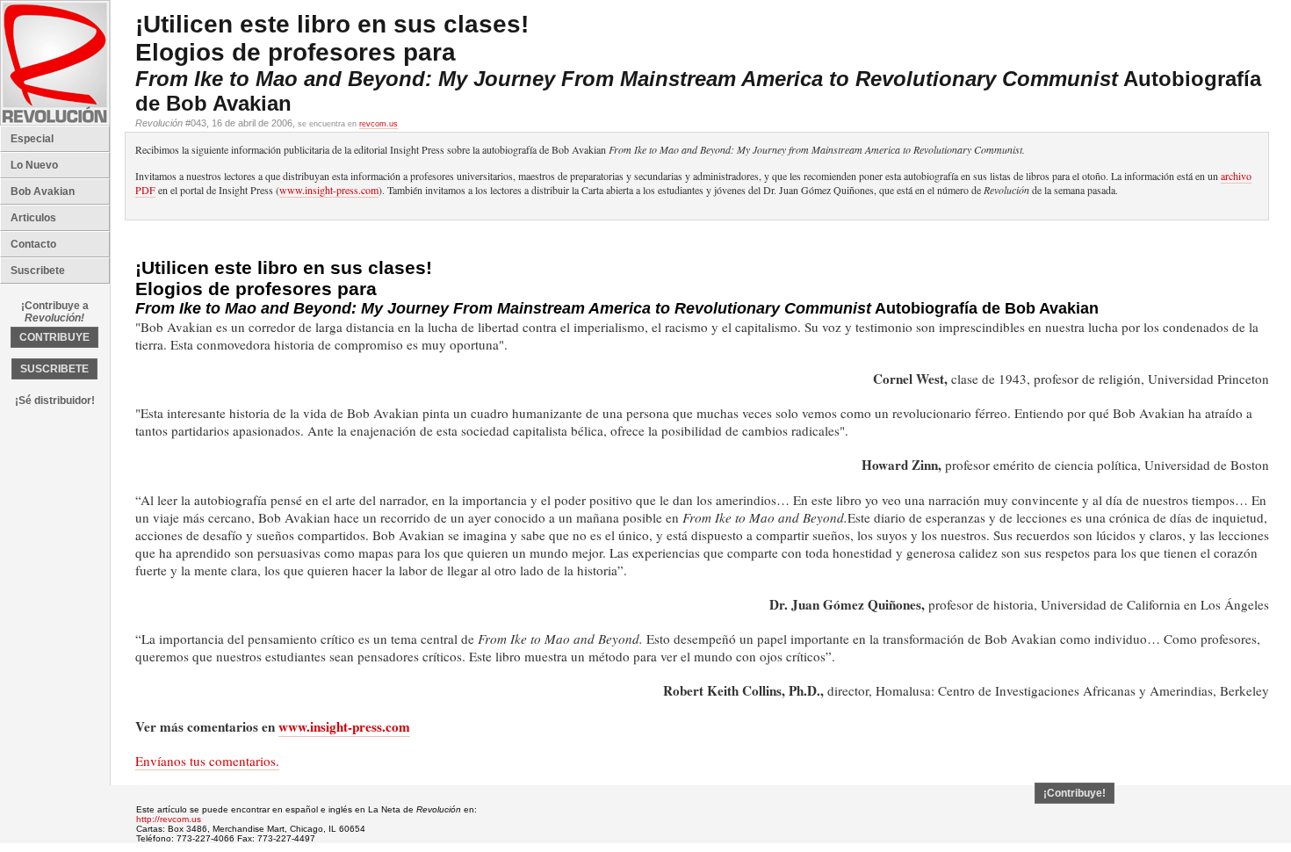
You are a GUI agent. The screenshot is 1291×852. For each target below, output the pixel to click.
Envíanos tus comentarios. (207, 760)
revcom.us (378, 123)
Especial (32, 139)
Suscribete (38, 270)
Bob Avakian (43, 191)
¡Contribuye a (55, 312)
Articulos (33, 218)
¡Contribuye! (1074, 793)
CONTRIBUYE (54, 337)
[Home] (55, 122)
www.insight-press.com (329, 190)
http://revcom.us (168, 819)
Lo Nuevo (34, 165)
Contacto (33, 244)
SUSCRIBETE (54, 369)
